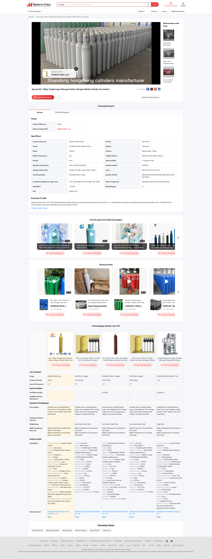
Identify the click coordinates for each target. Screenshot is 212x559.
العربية (128, 545)
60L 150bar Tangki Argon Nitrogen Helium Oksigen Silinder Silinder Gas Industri (60, 360)
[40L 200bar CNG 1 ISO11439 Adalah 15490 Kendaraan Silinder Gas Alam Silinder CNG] (115, 344)
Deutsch (85, 545)
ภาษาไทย (151, 545)
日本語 (62, 545)
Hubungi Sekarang (44, 97)
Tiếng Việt (167, 545)
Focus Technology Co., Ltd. (100, 549)
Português (94, 545)
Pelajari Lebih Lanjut (39, 208)
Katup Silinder (94, 530)
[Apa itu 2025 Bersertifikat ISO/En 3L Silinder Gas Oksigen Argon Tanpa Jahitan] (168, 38)
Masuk (183, 6)
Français (70, 545)
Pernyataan (54, 541)
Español (78, 545)
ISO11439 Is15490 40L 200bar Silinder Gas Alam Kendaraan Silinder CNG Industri (142, 360)
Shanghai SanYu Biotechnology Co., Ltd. (169, 512)
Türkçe (159, 545)
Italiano (102, 545)
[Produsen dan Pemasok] (38, 4)
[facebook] (167, 541)
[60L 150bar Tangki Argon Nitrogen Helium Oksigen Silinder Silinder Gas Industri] (60, 344)
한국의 (121, 545)
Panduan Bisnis (158, 541)
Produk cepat (118, 541)
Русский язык (112, 545)
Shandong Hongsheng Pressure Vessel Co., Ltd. (58, 512)
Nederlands (136, 545)
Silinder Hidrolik (37, 530)
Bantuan (154, 11)
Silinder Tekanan (80, 530)
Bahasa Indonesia (178, 545)
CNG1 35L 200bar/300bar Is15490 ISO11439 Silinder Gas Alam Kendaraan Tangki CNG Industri (88, 360)
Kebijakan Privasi (81, 541)
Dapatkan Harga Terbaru (150, 97)
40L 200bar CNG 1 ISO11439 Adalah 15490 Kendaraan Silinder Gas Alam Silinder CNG (115, 360)
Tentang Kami (43, 541)
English (39, 545)
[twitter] (172, 541)
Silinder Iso (106, 530)
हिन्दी (144, 545)
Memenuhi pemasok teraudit (133, 541)
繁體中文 (55, 545)
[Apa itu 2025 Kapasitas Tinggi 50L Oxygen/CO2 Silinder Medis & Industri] (168, 56)
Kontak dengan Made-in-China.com (100, 541)
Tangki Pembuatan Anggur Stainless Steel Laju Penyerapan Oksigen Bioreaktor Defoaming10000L (169, 360)
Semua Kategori (34, 11)
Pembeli (140, 11)
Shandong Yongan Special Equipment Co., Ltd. (87, 512)
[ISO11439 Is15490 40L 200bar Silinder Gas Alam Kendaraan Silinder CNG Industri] (142, 344)
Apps (164, 11)
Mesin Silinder (67, 530)
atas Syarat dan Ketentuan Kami (184, 551)
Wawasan (148, 541)
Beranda (31, 17)
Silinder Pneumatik (52, 530)
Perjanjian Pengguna (67, 541)
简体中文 (46, 545)
